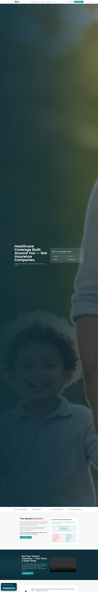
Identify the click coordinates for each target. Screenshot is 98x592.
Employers (43, 1)
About (54, 1)
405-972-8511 (70, 1)
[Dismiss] (15, 584)
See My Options (78, 1)
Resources (48, 1)
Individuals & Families (35, 1)
